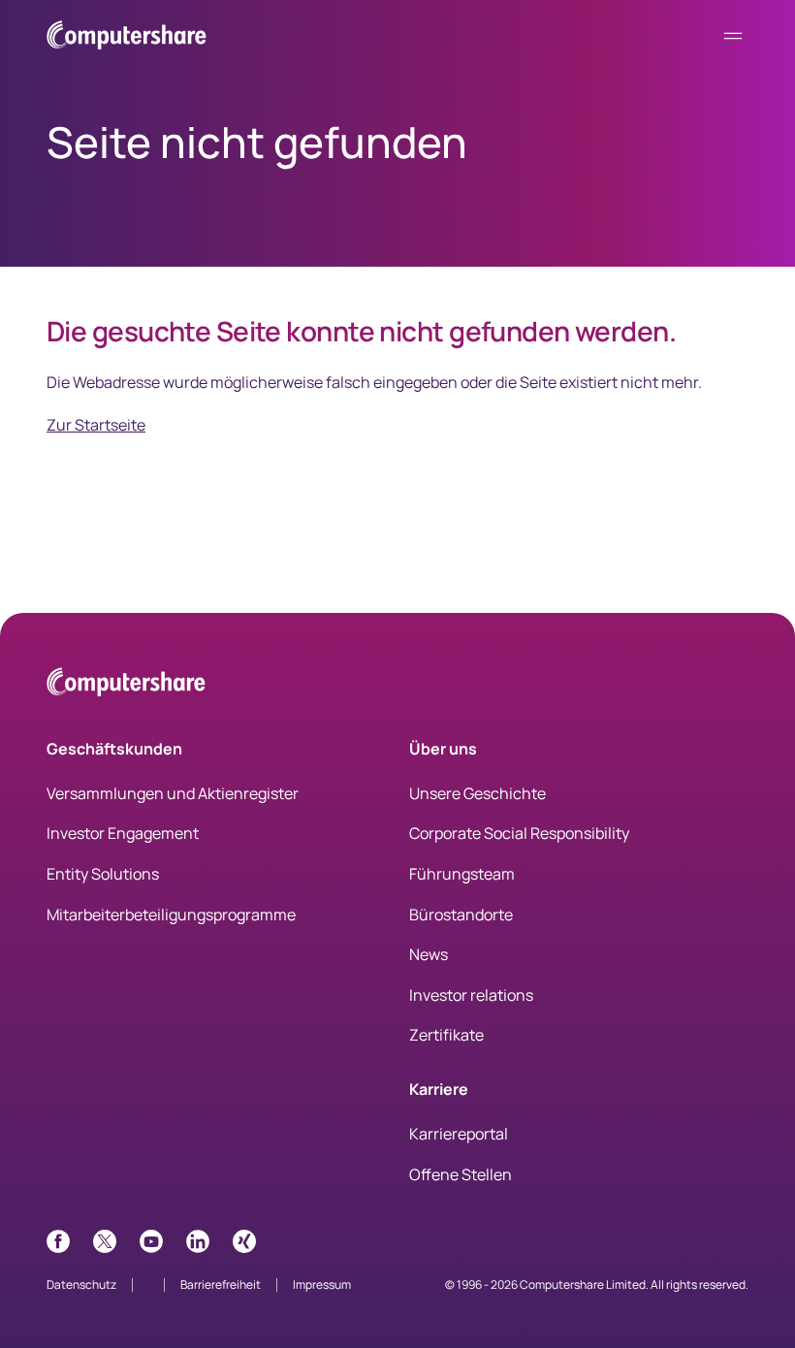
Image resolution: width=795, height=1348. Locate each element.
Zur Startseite (96, 424)
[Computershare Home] (126, 685)
